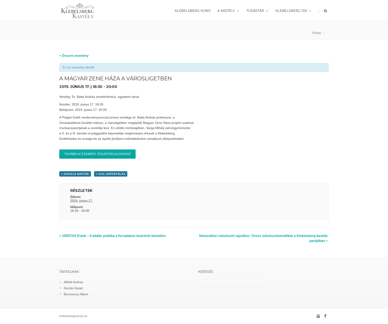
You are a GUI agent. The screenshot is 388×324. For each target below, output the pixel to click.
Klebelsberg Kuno (193, 11)
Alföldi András (73, 282)
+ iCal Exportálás (110, 174)
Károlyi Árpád (73, 288)
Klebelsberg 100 (291, 11)
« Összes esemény (73, 55)
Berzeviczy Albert (76, 294)
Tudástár (255, 11)
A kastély (226, 11)
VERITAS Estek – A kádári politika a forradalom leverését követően (112, 236)
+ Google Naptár (75, 174)
